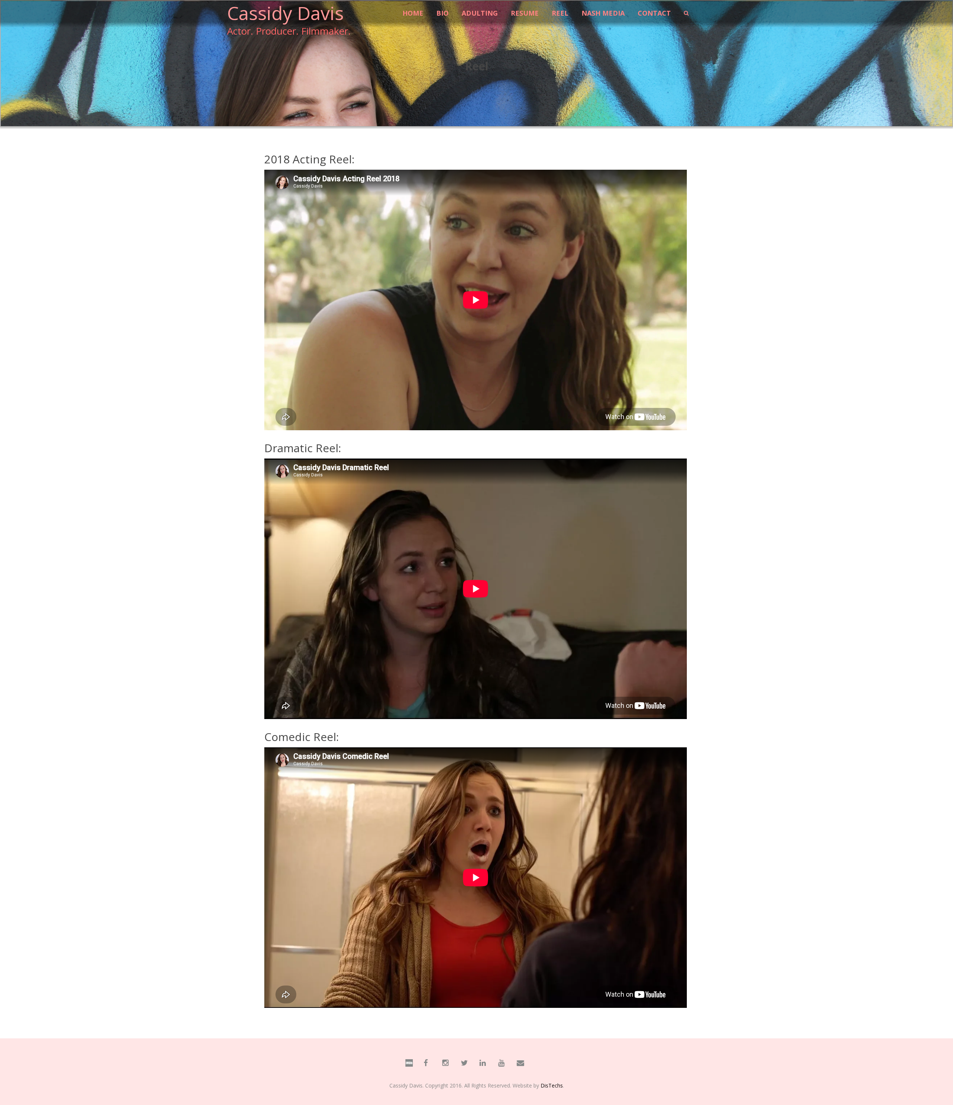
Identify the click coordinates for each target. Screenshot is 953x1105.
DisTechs (552, 1085)
